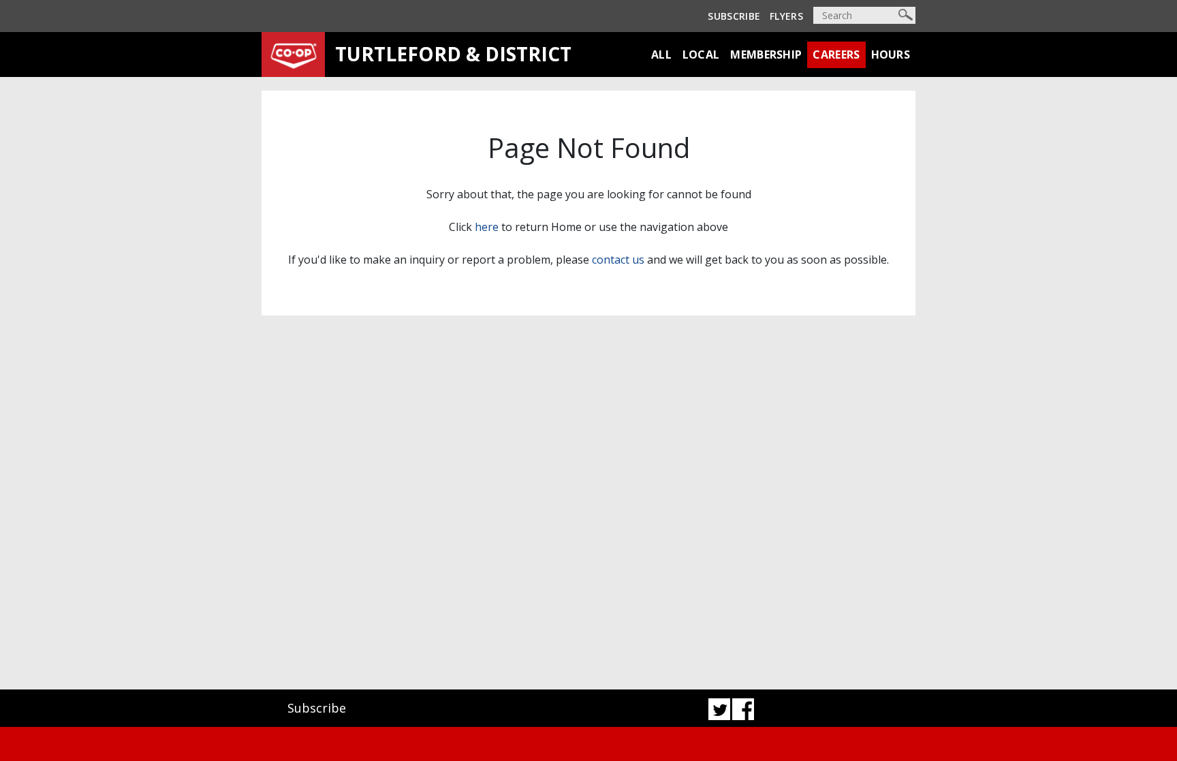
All (661, 54)
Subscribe (734, 16)
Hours (891, 54)
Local (701, 54)
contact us (618, 259)
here (487, 226)
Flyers (786, 16)
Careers (836, 54)
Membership (766, 54)
